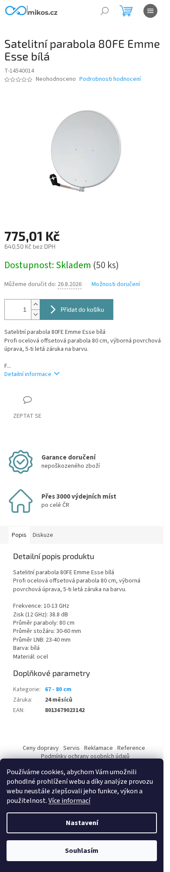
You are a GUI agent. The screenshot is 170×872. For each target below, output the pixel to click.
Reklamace (98, 748)
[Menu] (150, 11)
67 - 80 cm (58, 689)
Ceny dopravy (41, 748)
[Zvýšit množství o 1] (35, 305)
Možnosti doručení (116, 284)
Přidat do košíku (82, 309)
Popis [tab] (19, 535)
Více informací (69, 800)
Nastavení (82, 823)
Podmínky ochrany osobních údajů (85, 756)
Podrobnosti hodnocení (110, 79)
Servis (71, 748)
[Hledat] (104, 11)
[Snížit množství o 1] (35, 315)
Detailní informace (27, 374)
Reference (131, 748)
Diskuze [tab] (43, 535)
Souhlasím (82, 850)
